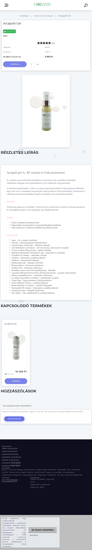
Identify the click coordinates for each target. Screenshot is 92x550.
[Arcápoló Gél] (46, 76)
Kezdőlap (24, 16)
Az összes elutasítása (43, 530)
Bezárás (34, 535)
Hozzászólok (14, 419)
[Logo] (42, 5)
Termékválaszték (7, 5)
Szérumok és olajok (43, 16)
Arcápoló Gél (10, 323)
